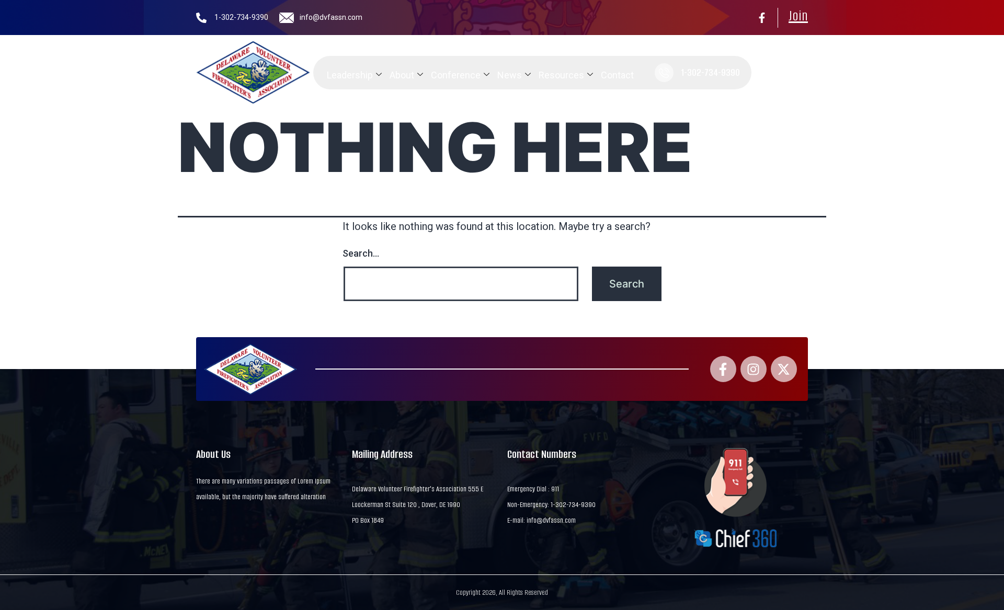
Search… (361, 253)
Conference (456, 75)
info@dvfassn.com (331, 17)
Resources (561, 75)
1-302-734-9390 (241, 17)
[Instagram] (753, 369)
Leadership (350, 75)
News (509, 75)
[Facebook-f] (762, 18)
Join (798, 15)
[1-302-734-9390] (201, 18)
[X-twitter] (784, 369)
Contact (617, 75)
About (402, 75)
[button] (765, 72)
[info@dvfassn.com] (286, 18)
